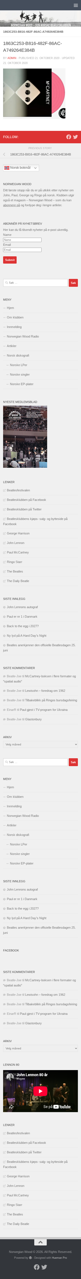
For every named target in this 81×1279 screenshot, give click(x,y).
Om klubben (15, 317)
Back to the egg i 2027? (23, 626)
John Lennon (15, 543)
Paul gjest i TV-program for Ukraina (44, 709)
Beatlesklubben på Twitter (24, 509)
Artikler (11, 346)
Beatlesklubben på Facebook (26, 499)
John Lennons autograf (22, 607)
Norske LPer (18, 365)
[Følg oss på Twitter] (75, 136)
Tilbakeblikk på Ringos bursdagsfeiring (51, 700)
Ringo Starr (14, 562)
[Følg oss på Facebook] (68, 136)
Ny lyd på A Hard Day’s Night (26, 635)
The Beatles (15, 571)
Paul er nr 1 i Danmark (22, 616)
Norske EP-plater (21, 384)
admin (11, 58)
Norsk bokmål (20, 168)
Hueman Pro (59, 1257)
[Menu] (76, 5)
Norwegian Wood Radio (23, 336)
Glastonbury (33, 719)
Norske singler (20, 374)
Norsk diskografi (18, 355)
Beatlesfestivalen (18, 490)
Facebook (11, 950)
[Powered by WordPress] (30, 1257)
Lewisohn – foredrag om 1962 (45, 690)
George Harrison (18, 533)
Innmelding (14, 327)
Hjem (10, 308)
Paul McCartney (18, 552)
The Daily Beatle (18, 581)
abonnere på (11, 205)
